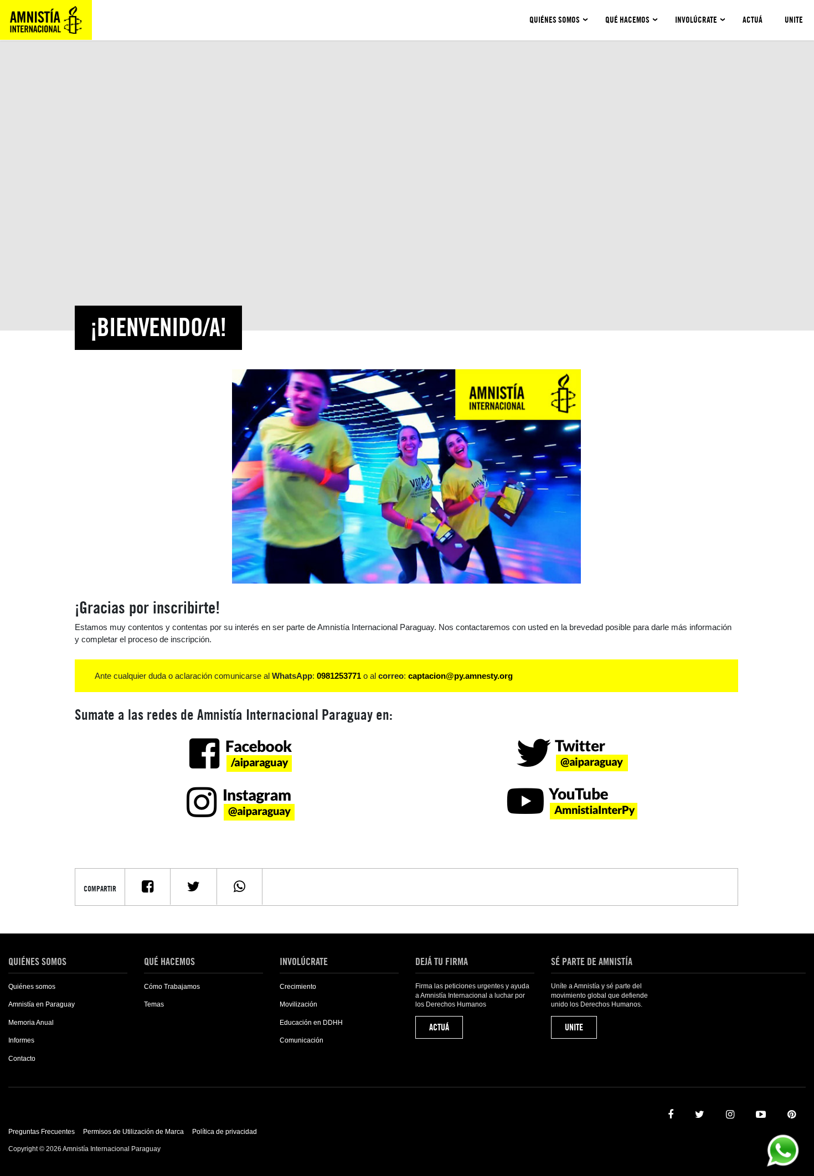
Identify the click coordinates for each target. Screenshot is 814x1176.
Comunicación (301, 1040)
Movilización (298, 1004)
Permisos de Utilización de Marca (133, 1132)
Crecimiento (298, 987)
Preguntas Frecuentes (41, 1132)
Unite (794, 20)
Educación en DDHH (311, 1023)
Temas (154, 1004)
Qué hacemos (627, 20)
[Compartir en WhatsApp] (239, 887)
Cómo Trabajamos (172, 987)
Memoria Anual (31, 1023)
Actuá (753, 20)
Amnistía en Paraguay (41, 1004)
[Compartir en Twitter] (193, 887)
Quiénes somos (554, 20)
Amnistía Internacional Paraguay (46, 20)
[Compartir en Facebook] (148, 887)
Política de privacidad (224, 1132)
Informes (21, 1040)
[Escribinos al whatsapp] (782, 1149)
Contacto (21, 1058)
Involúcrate (696, 20)
